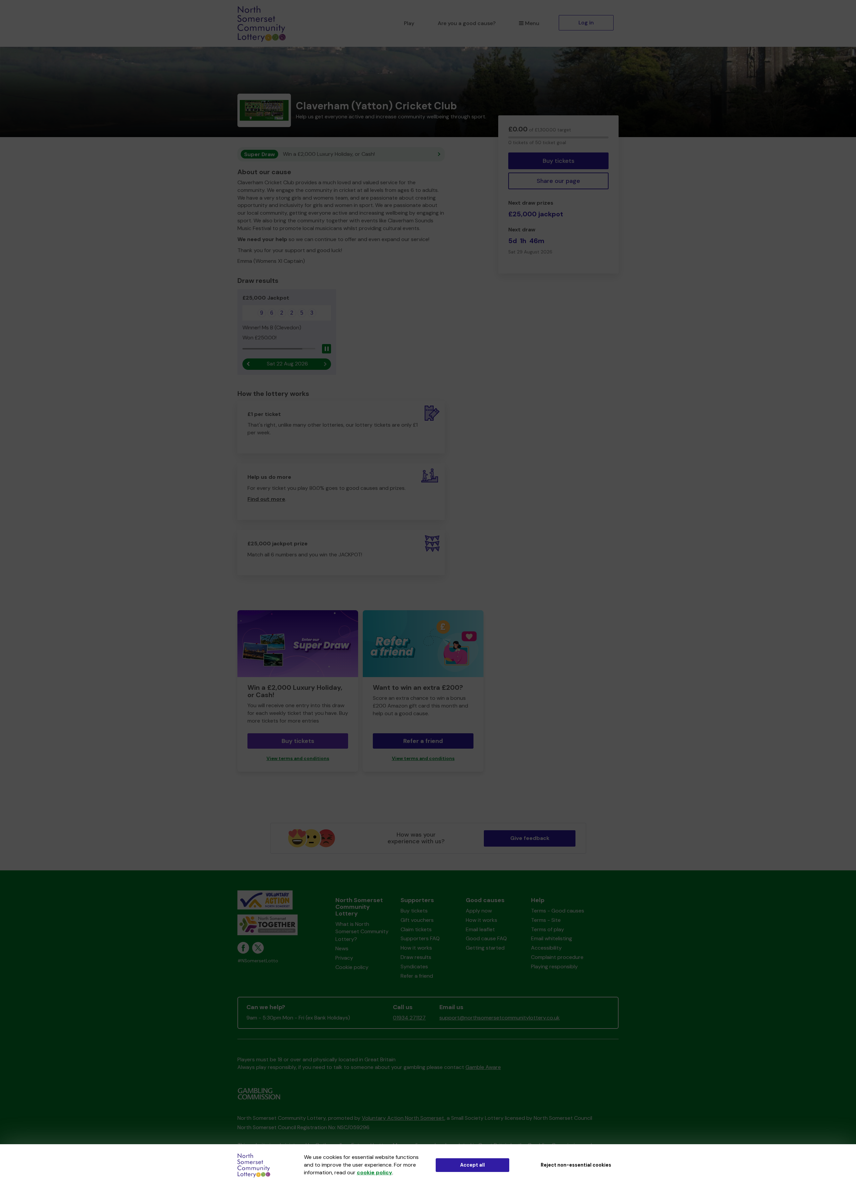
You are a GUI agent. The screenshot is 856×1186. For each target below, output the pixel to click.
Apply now (479, 910)
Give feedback (529, 838)
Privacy (344, 957)
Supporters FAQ (420, 938)
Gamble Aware (483, 1067)
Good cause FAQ (486, 938)
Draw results (416, 957)
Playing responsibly (554, 966)
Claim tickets (416, 929)
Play (409, 23)
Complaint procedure (557, 957)
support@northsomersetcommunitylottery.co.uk (499, 1017)
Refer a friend (423, 741)
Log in (586, 22)
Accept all (472, 1165)
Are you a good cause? (467, 23)
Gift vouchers (417, 920)
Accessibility (546, 947)
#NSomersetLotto (257, 961)
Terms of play (547, 929)
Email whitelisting (551, 938)
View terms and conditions (297, 758)
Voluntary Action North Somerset (403, 1117)
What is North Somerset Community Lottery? (362, 932)
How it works (416, 947)
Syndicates (414, 966)
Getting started (485, 947)
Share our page (558, 181)
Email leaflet (480, 929)
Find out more (266, 499)
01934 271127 (409, 1017)
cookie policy (374, 1172)
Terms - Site (546, 920)
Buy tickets (558, 161)
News (341, 948)
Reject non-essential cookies (576, 1165)
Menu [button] (532, 23)
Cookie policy (351, 967)
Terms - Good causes (557, 910)
